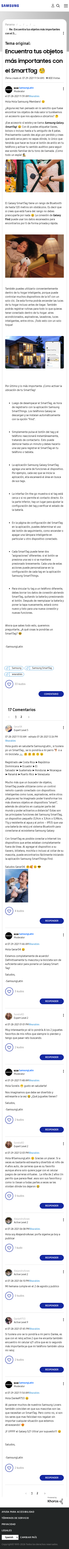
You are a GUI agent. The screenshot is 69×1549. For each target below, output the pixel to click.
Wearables (34, 96)
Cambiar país (28, 1537)
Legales (7, 1530)
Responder (51, 920)
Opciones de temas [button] (58, 33)
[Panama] (10, 5)
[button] (58, 88)
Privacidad (9, 1524)
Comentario (51, 694)
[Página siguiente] (27, 716)
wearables (17, 674)
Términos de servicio (15, 1518)
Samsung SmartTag (42, 668)
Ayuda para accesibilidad (18, 1511)
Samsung (16, 668)
